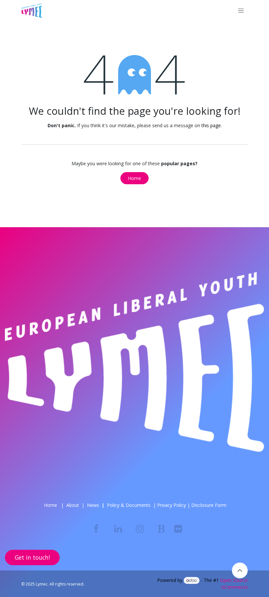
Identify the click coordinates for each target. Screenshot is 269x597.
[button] (240, 570)
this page (211, 125)
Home (134, 178)
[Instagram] (140, 529)
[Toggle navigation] (241, 11)
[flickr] (178, 528)
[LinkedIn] (118, 529)
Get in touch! (32, 557)
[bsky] (161, 529)
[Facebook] (96, 529)
